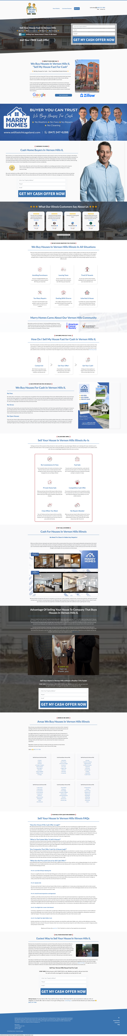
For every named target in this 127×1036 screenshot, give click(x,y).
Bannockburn (40, 766)
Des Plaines (63, 762)
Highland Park (87, 763)
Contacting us (68, 1000)
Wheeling (88, 797)
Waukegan (87, 795)
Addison (40, 762)
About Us (76, 8)
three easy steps (93, 349)
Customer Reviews (67, 8)
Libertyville (39, 789)
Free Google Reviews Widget (64, 234)
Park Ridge (63, 791)
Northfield (63, 787)
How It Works (56, 8)
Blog (119, 1024)
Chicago (40, 774)
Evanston (64, 765)
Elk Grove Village (64, 763)
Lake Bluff (87, 773)
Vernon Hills (60, 727)
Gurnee (87, 760)
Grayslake (64, 773)
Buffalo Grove (40, 773)
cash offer (53, 79)
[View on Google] (36, 223)
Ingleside (88, 766)
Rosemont (63, 798)
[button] (28, 221)
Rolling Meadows (64, 795)
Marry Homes (62, 78)
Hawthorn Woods (88, 762)
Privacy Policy (116, 1020)
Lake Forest (87, 774)
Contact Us (102, 9)
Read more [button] (36, 220)
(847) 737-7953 (101, 7)
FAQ (98, 9)
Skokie (87, 789)
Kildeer (87, 771)
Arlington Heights (40, 765)
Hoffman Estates (88, 765)
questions (55, 928)
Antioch (40, 763)
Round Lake (63, 800)
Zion (88, 802)
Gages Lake (63, 768)
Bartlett (40, 770)
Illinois (39, 760)
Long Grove (39, 794)
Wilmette (88, 798)
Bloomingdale (40, 771)
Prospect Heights (64, 792)
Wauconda (87, 794)
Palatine (64, 789)
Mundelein (40, 798)
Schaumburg (88, 787)
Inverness (88, 768)
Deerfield (64, 760)
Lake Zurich (39, 787)
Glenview (64, 771)
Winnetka (88, 800)
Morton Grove (40, 797)
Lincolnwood (40, 792)
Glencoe (64, 770)
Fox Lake (64, 766)
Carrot (22, 1031)
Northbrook (40, 802)
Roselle (64, 797)
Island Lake (87, 770)
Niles (40, 800)
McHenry (40, 795)
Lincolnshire (40, 791)
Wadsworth (87, 792)
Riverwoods (63, 794)
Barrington (39, 768)
